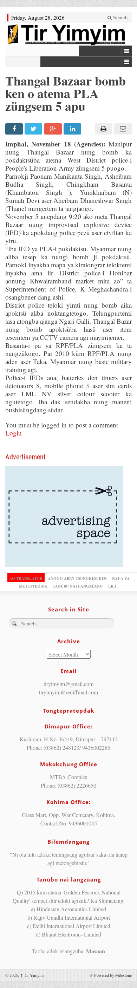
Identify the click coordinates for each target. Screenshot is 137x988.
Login (13, 432)
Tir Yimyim (32, 975)
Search (120, 17)
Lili (112, 586)
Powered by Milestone (113, 975)
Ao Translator (26, 578)
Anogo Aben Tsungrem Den (77, 578)
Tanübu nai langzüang (78, 586)
